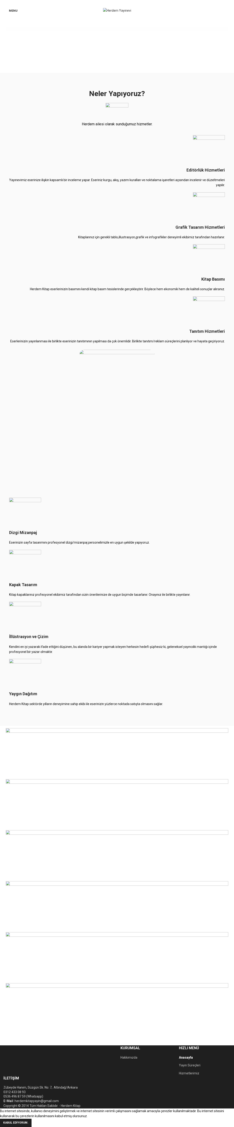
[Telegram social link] (127, 3)
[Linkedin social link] (122, 3)
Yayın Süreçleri (189, 1065)
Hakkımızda (128, 1057)
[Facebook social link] (106, 3)
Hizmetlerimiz (189, 1073)
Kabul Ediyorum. (15, 1122)
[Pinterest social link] (117, 3)
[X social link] (111, 3)
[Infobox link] (117, 161)
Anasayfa (186, 1057)
